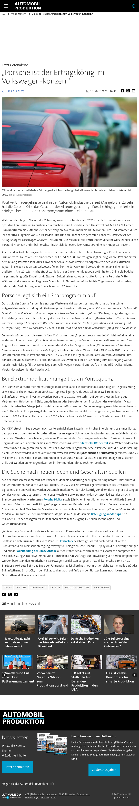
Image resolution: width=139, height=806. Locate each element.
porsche (21, 587)
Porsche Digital (53, 499)
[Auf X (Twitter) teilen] (128, 91)
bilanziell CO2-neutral (94, 443)
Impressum (51, 794)
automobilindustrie (77, 587)
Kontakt (45, 797)
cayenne (55, 587)
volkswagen (101, 587)
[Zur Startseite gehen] (27, 5)
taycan (8, 587)
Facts (53, 797)
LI (52, 783)
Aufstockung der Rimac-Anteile (37, 551)
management (38, 587)
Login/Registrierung (134, 6)
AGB (27, 794)
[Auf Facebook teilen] (123, 91)
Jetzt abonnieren (17, 767)
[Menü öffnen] (6, 6)
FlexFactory (66, 541)
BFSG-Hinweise (67, 794)
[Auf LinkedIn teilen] (134, 91)
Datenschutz (37, 794)
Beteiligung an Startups (106, 514)
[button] (4, 675)
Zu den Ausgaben (104, 770)
